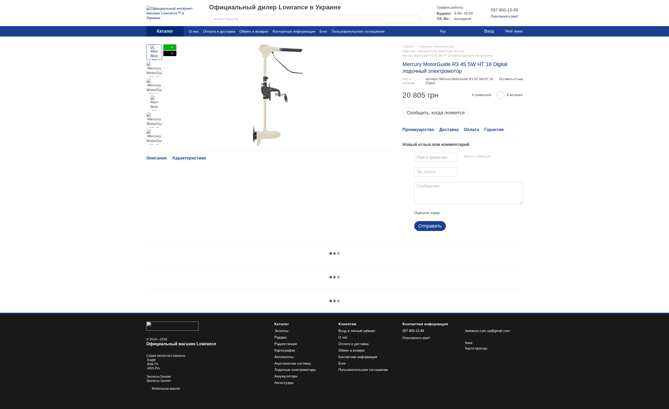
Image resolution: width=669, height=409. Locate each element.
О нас (194, 31)
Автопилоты (283, 357)
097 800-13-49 (504, 10)
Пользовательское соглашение (358, 31)
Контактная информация (294, 31)
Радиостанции (285, 344)
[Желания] (469, 31)
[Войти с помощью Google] (504, 156)
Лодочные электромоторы (295, 370)
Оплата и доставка (219, 31)
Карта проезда (476, 348)
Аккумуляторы (285, 376)
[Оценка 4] (473, 213)
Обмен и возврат (253, 31)
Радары (280, 337)
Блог (323, 31)
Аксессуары (283, 383)
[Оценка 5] (482, 213)
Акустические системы (292, 363)
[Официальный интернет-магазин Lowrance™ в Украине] (172, 326)
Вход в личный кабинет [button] (357, 331)
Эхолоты (281, 331)
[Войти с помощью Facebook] (496, 156)
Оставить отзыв (511, 79)
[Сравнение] (458, 31)
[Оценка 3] (465, 213)
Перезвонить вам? (504, 16)
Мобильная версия (165, 388)
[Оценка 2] (457, 213)
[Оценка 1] (448, 213)
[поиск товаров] (416, 19)
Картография (284, 350)
